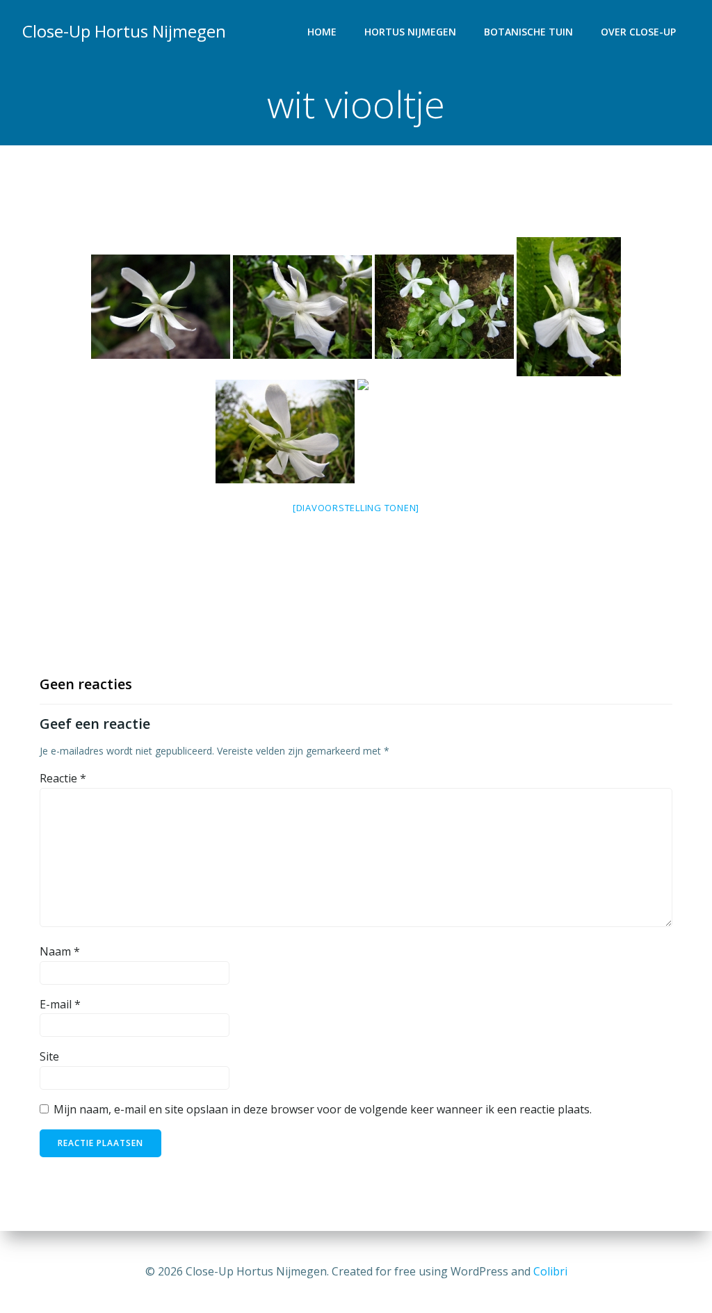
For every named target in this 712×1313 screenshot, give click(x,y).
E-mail (60, 1004)
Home (322, 31)
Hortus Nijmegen (410, 31)
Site (49, 1056)
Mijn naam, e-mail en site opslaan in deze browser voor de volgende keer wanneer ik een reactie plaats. (323, 1109)
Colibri (550, 1271)
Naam (60, 951)
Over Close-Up (638, 31)
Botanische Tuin (528, 31)
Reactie (63, 778)
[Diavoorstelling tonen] (356, 507)
